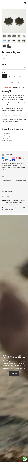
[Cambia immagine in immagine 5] (24, 36)
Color (4, 64)
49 (15, 76)
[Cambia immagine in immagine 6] (4, 41)
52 (20, 76)
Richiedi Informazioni (14, 82)
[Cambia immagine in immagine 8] (14, 41)
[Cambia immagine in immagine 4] (19, 36)
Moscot (4, 58)
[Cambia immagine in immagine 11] (4, 46)
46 (9, 76)
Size (3, 72)
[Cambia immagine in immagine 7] (9, 41)
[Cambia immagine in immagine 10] (24, 41)
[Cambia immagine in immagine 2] (9, 36)
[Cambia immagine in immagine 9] (19, 41)
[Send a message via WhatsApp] (25, 459)
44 (4, 76)
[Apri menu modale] (3, 3)
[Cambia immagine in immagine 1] (4, 36)
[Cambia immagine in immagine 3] (14, 36)
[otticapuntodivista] (14, 3)
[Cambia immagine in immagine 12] (9, 46)
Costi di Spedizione (7, 87)
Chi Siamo (14, 373)
